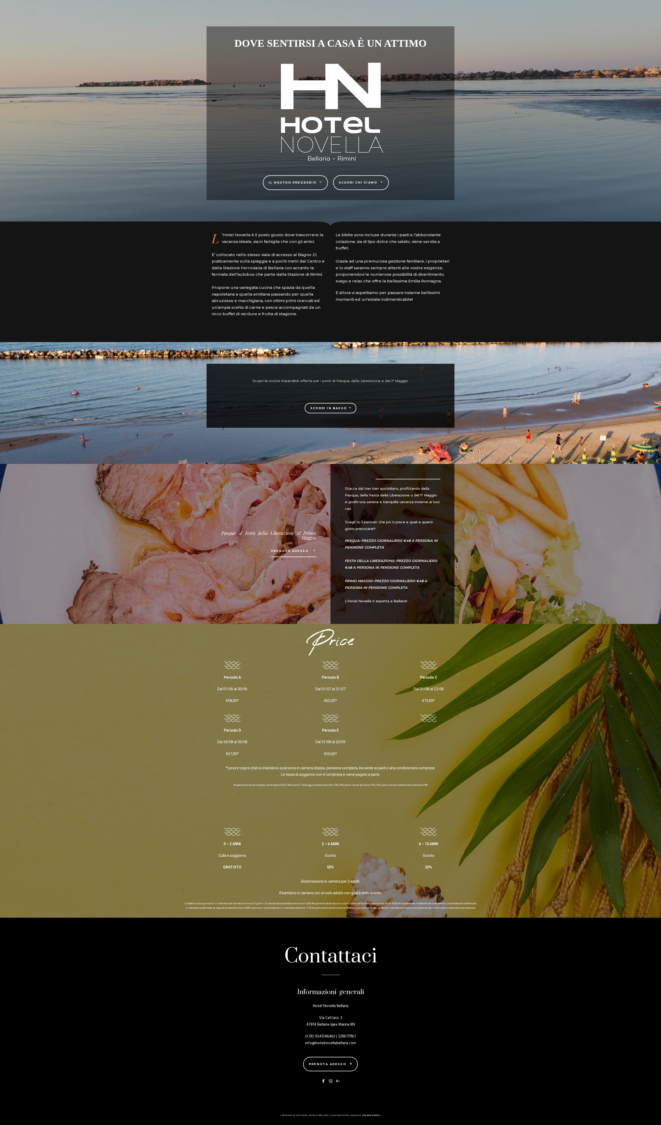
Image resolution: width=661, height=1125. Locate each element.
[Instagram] (331, 1081)
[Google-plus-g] (338, 1081)
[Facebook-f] (323, 1081)
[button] (295, 182)
